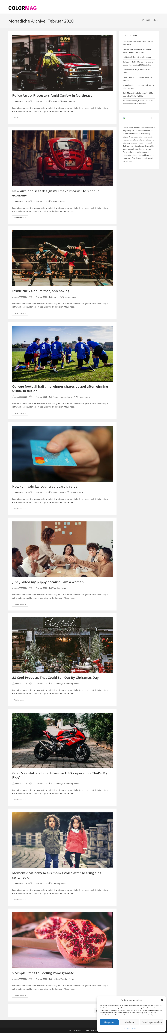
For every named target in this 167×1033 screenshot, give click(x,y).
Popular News (58, 397)
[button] (161, 1000)
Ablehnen (129, 1022)
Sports (55, 297)
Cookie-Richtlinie (130, 1028)
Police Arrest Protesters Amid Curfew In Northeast (52, 95)
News (54, 101)
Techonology (57, 683)
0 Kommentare (68, 101)
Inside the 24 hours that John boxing (40, 291)
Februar (156, 20)
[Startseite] (143, 20)
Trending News (59, 588)
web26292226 (21, 101)
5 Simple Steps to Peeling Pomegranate (43, 973)
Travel (62, 201)
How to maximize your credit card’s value (44, 486)
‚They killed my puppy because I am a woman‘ (48, 582)
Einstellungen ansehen (152, 1022)
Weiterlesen (21, 118)
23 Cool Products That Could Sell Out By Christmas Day (55, 677)
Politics (55, 979)
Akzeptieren (109, 1022)
